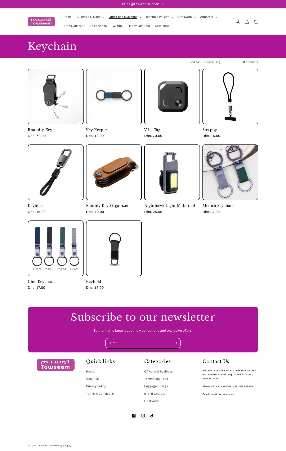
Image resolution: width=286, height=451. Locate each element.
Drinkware (151, 401)
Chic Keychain (41, 282)
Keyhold (93, 282)
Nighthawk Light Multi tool (169, 206)
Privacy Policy (96, 386)
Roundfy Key (40, 130)
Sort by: (194, 62)
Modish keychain (218, 206)
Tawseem (42, 445)
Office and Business (158, 371)
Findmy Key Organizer (107, 206)
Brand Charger (155, 393)
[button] (90, 17)
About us (92, 378)
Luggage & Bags (156, 386)
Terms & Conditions (100, 393)
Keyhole (35, 206)
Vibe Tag (152, 130)
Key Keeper (96, 130)
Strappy (209, 130)
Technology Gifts (156, 378)
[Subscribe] (175, 343)
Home (90, 371)
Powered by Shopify (60, 445)
